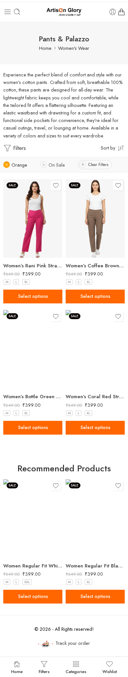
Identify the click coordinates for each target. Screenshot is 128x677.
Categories (76, 671)
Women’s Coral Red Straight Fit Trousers (95, 396)
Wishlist (109, 671)
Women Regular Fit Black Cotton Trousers (95, 565)
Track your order (72, 643)
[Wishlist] (56, 186)
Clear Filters (98, 165)
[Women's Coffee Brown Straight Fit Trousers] (95, 218)
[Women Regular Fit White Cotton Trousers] (32, 518)
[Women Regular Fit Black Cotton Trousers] (95, 518)
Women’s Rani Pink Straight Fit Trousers (32, 265)
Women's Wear (73, 48)
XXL (27, 582)
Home (45, 48)
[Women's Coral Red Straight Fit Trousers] (95, 349)
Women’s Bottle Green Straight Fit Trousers (32, 396)
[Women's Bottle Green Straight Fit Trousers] (32, 349)
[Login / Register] (113, 12)
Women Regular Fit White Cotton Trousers (32, 565)
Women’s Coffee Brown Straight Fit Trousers (95, 265)
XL (26, 281)
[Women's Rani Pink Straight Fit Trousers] (32, 218)
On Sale (57, 164)
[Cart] (121, 12)
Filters (18, 148)
